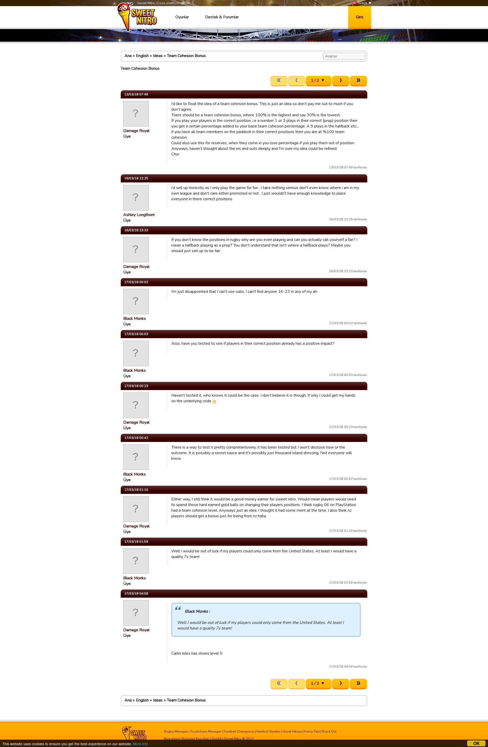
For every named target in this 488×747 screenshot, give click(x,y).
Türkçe (362, 3)
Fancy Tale (312, 731)
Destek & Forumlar (222, 17)
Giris (359, 17)
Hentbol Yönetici (268, 731)
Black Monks (134, 318)
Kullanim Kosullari (195, 738)
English (142, 56)
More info (140, 743)
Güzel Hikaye (292, 731)
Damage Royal (136, 131)
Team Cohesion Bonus (186, 56)
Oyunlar (182, 17)
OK (476, 743)
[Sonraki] (340, 81)
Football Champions (239, 731)
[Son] (358, 81)
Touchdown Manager (205, 731)
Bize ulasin (172, 738)
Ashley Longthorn (139, 215)
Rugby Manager (176, 731)
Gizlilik (217, 738)
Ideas (158, 56)
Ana (128, 56)
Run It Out (329, 731)
